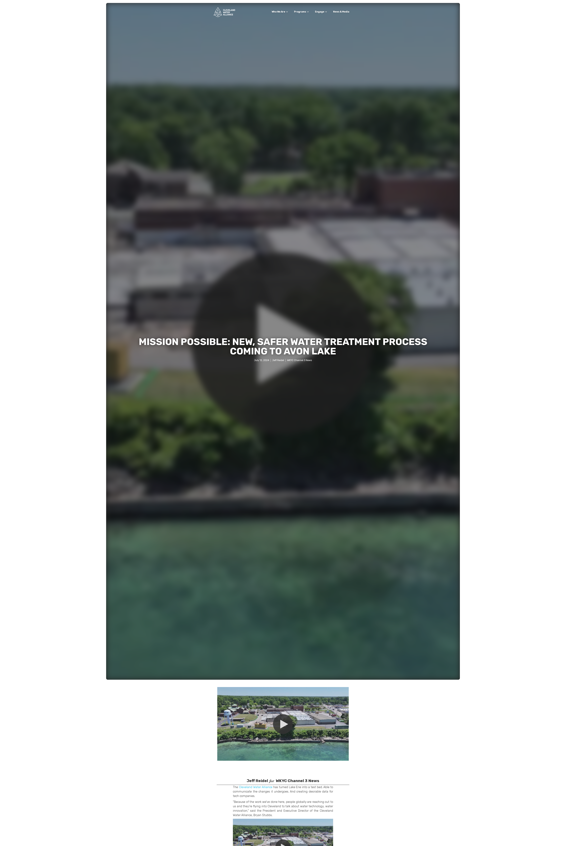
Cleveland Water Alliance (256, 787)
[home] (224, 12)
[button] (280, 11)
